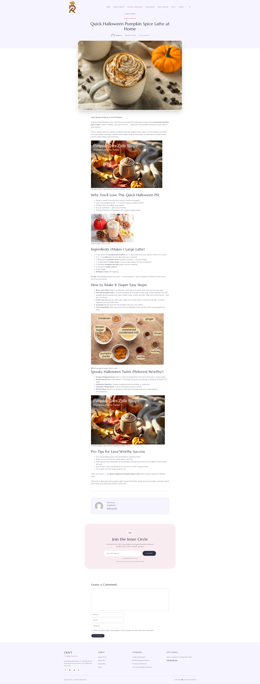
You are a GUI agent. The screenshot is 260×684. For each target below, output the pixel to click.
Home (108, 7)
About (181, 7)
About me (101, 660)
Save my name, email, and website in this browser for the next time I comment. (124, 630)
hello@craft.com (172, 660)
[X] (78, 670)
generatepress (191, 680)
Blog (174, 7)
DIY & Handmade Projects (140, 660)
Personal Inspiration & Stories (142, 667)
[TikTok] (74, 670)
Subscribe (149, 553)
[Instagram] (69, 670)
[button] (189, 7)
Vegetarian (150, 7)
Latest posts (102, 657)
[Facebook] (65, 670)
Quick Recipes (163, 7)
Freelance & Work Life (139, 664)
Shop (100, 667)
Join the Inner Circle (130, 539)
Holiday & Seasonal (135, 7)
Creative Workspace (139, 657)
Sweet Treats (119, 7)
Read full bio (112, 508)
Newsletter (101, 664)
